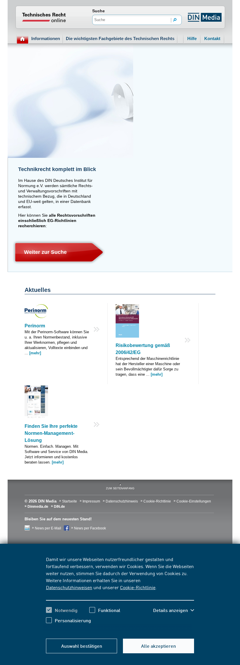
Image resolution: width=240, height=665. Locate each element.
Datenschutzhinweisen (69, 587)
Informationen (45, 38)
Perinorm (35, 325)
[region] (120, 594)
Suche (98, 10)
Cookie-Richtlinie (137, 587)
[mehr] (35, 353)
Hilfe (192, 38)
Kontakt (212, 38)
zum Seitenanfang (120, 488)
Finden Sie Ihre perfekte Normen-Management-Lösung (51, 433)
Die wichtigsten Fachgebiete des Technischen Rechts (120, 38)
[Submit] (175, 20)
